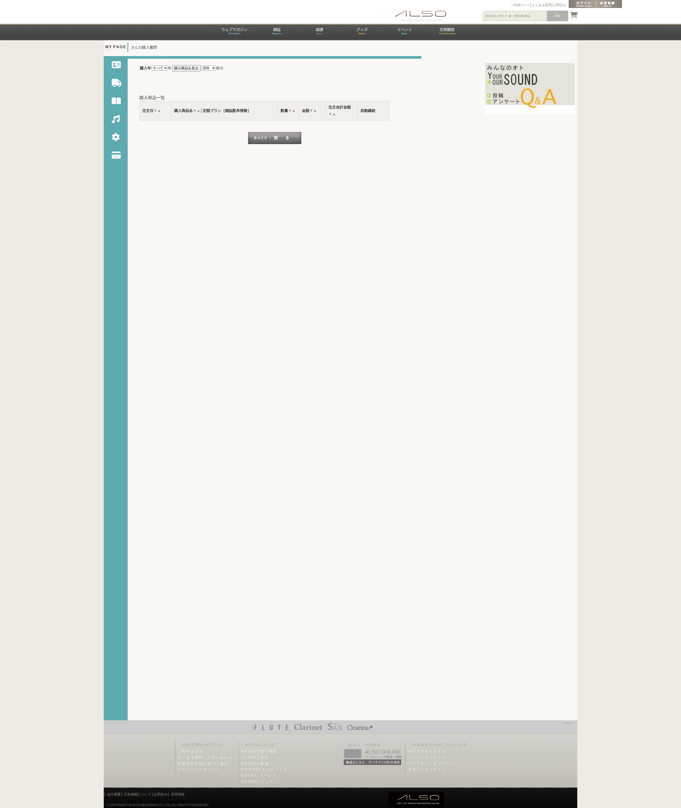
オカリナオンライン (427, 769)
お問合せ (559, 5)
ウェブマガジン (234, 31)
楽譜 (319, 31)
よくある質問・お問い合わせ (205, 757)
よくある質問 (541, 5)
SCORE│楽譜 (255, 757)
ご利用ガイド (520, 5)
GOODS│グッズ (257, 782)
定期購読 (447, 31)
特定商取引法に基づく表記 (203, 763)
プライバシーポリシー (199, 769)
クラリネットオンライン (431, 763)
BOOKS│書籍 (255, 763)
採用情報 (178, 794)
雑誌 (276, 31)
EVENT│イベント (259, 775)
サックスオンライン (427, 751)
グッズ (362, 31)
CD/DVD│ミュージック (264, 769)
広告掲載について (138, 794)
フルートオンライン (427, 757)
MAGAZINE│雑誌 (259, 751)
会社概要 (114, 794)
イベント (404, 31)
